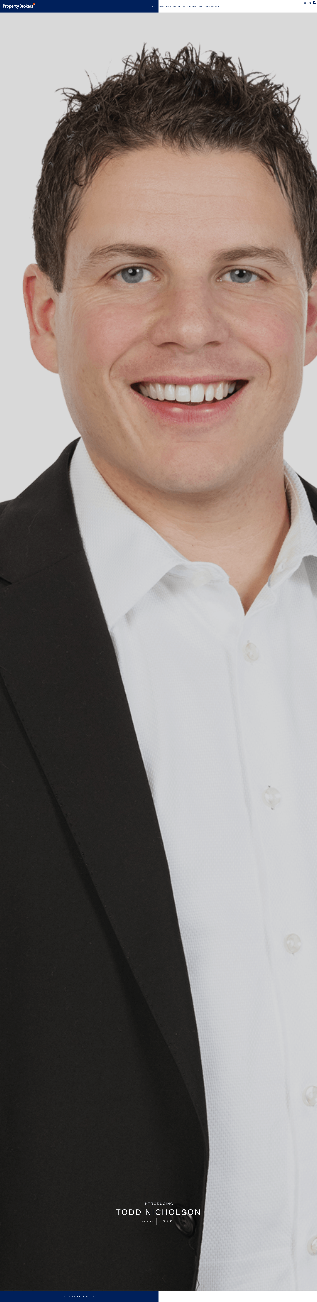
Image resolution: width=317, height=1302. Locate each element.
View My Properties (79, 1296)
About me (181, 6)
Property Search (165, 6)
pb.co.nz (308, 3)
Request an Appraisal (212, 6)
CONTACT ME (147, 1221)
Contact (200, 6)
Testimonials (191, 6)
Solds (174, 6)
